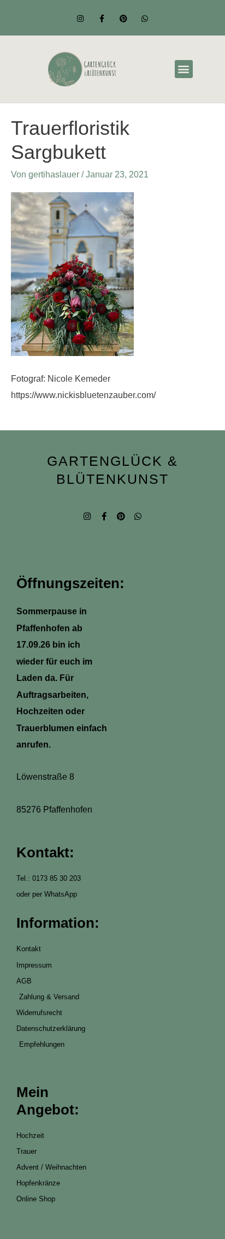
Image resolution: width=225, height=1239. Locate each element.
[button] (184, 69)
